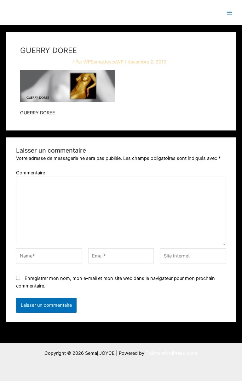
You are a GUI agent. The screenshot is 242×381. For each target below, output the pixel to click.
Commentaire (30, 173)
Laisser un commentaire (45, 62)
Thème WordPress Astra (172, 353)
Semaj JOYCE (38, 12)
